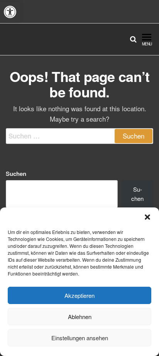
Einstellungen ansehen (79, 338)
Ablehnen (79, 317)
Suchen (16, 173)
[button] (10, 12)
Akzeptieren (79, 295)
